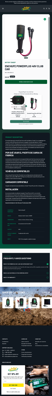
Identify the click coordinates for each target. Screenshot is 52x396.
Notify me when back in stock (26, 82)
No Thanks (13, 388)
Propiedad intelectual (26, 345)
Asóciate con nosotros (40, 341)
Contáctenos (5, 341)
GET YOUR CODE (13, 385)
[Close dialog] (47, 367)
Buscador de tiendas (26, 343)
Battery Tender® (10, 62)
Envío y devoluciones (26, 352)
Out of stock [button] (26, 121)
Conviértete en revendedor (41, 345)
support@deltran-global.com (11, 354)
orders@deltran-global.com (11, 356)
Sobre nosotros (25, 341)
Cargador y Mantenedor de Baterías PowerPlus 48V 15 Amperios (18, 113)
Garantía (4, 343)
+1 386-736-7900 (8, 352)
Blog (36, 343)
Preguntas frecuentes (26, 354)
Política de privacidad (26, 356)
